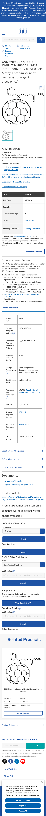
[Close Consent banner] (42, 782)
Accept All (23, 811)
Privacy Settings (23, 800)
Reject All (23, 806)
